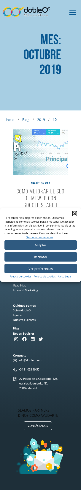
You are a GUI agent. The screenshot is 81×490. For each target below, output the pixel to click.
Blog (25, 119)
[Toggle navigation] (72, 12)
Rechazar (40, 257)
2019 (41, 119)
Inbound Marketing (25, 290)
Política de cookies (21, 276)
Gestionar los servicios (39, 237)
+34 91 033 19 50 (29, 369)
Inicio (10, 119)
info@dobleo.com (30, 360)
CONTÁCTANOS (38, 426)
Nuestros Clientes (24, 320)
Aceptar (40, 245)
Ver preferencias (41, 268)
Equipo (17, 315)
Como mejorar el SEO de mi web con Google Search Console (41, 201)
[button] (74, 213)
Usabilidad (19, 285)
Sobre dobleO (22, 310)
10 (55, 119)
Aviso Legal (64, 276)
